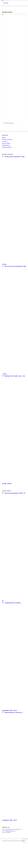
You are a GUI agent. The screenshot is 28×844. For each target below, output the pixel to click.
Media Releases (6, 145)
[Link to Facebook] (20, 842)
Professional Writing (6, 147)
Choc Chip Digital (22, 840)
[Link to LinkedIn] (16, 842)
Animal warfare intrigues (8, 123)
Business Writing (6, 143)
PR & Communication (7, 139)
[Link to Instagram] (23, 842)
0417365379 (7, 832)
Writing (3, 137)
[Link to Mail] (25, 842)
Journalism (4, 141)
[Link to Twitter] (18, 842)
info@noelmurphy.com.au (10, 831)
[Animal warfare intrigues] (14, 67)
